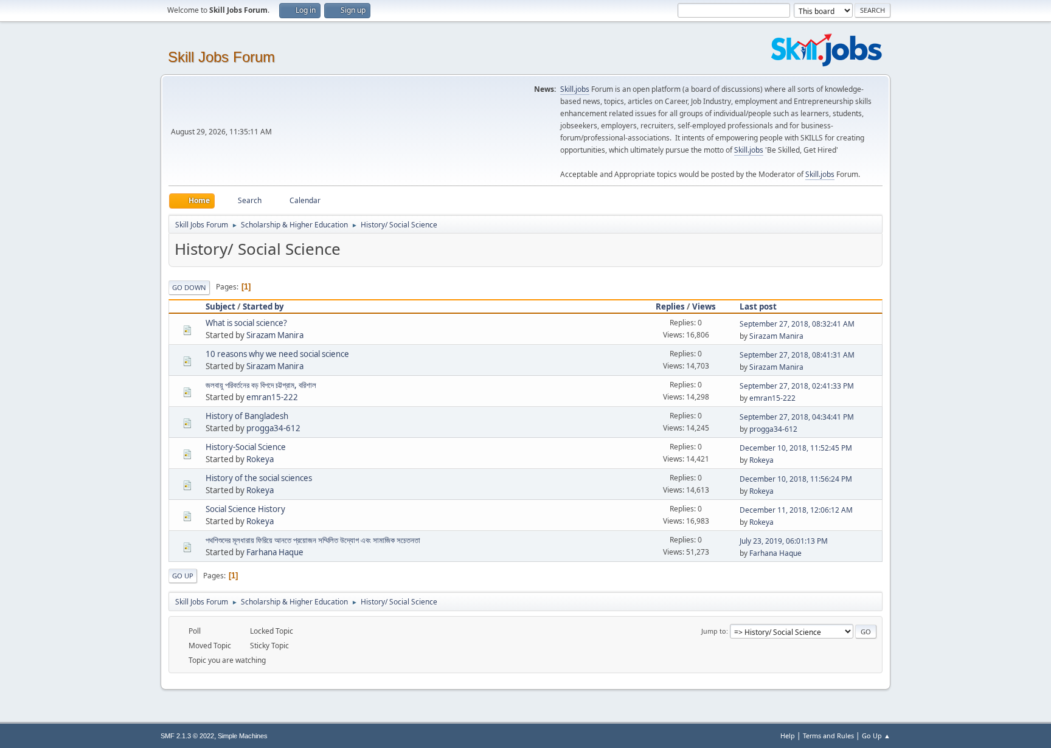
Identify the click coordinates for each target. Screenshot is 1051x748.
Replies (670, 306)
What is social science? (246, 322)
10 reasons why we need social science (277, 353)
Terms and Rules (828, 735)
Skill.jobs (574, 89)
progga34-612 (273, 428)
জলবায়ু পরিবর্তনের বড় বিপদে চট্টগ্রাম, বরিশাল (261, 384)
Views (704, 306)
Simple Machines (243, 735)
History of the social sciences (259, 478)
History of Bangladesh (247, 415)
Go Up (182, 575)
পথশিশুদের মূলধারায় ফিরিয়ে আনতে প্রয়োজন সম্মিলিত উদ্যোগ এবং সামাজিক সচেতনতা (313, 540)
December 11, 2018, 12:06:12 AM (796, 510)
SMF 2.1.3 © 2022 (187, 735)
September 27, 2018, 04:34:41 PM (797, 417)
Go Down (189, 287)
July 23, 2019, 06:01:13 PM (784, 541)
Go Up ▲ (876, 735)
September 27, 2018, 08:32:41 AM (797, 324)
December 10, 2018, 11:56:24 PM (796, 479)
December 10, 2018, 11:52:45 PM (796, 448)
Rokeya (260, 459)
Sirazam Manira (275, 335)
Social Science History (245, 509)
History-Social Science (246, 447)
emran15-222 (272, 397)
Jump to (713, 630)
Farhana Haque (275, 552)
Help (787, 735)
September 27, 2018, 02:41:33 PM (797, 386)
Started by (263, 306)
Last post (758, 306)
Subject (220, 306)
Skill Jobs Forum (221, 57)
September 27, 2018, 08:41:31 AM (797, 355)
